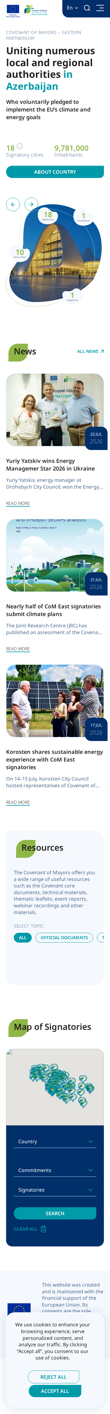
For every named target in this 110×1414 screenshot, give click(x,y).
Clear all (26, 1229)
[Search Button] (87, 8)
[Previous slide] (13, 204)
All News (87, 351)
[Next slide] (31, 204)
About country (55, 171)
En (70, 8)
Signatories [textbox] (31, 1189)
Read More (18, 503)
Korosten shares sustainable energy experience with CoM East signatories (54, 759)
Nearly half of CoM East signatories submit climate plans (53, 610)
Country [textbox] (27, 1141)
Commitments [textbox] (34, 1170)
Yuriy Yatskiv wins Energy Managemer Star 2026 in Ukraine (50, 464)
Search (55, 1213)
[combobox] (55, 1141)
